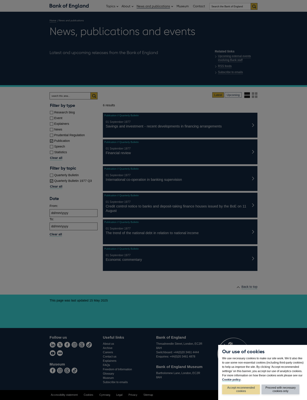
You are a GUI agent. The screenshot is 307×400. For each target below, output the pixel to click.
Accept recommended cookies (241, 389)
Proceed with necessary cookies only (280, 389)
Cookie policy (231, 379)
